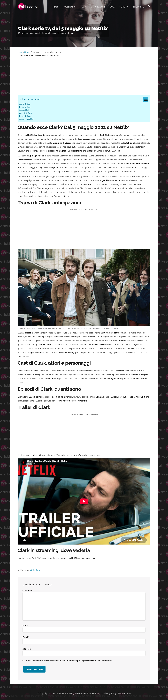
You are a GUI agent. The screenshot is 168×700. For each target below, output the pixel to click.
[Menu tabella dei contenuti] (145, 99)
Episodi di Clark (25, 113)
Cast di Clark (24, 110)
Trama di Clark (25, 107)
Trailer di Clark (25, 116)
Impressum (124, 693)
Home (20, 52)
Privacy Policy (109, 693)
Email (26, 637)
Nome (26, 625)
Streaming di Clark (26, 119)
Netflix (32, 570)
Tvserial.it (30, 6)
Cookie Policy (94, 693)
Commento (28, 590)
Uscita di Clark (25, 104)
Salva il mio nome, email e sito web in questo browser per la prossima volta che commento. (69, 660)
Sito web (27, 649)
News (26, 52)
